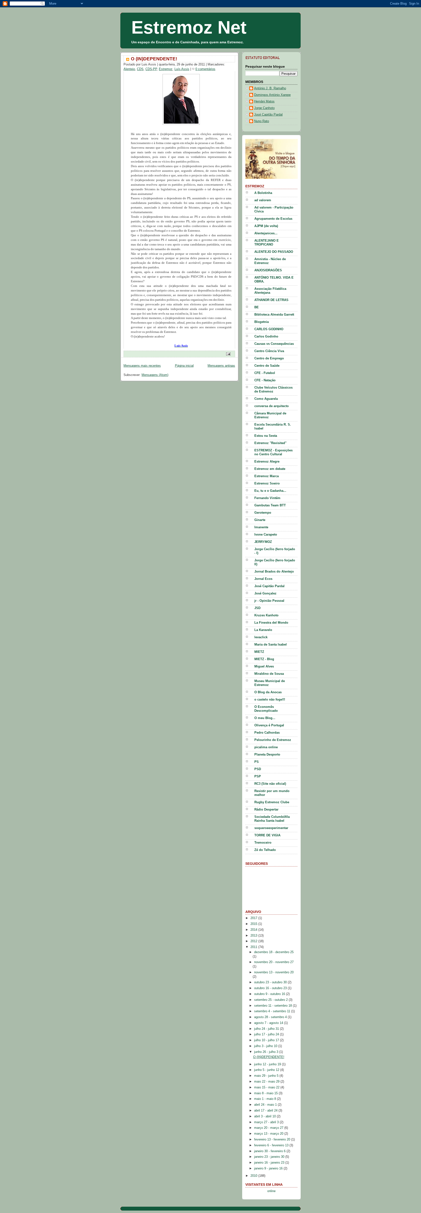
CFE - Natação (265, 380)
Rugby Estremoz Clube (271, 802)
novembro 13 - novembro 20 (274, 972)
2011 (254, 947)
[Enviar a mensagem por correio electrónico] (227, 354)
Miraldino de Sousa (269, 673)
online (271, 1191)
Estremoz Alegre (266, 461)
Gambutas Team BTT (270, 505)
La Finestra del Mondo (271, 622)
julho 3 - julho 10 (266, 1046)
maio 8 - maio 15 (266, 1093)
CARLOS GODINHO (268, 329)
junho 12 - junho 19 (268, 1064)
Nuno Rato (261, 121)
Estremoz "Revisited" (270, 443)
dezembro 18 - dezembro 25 (274, 952)
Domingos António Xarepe (272, 95)
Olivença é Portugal (269, 725)
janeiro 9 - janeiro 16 (269, 1168)
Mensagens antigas (221, 365)
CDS (140, 69)
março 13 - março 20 (269, 1133)
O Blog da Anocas (268, 692)
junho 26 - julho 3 (266, 1052)
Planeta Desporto (267, 754)
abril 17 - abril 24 (266, 1110)
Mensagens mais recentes (142, 365)
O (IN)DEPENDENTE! (154, 58)
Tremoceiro (262, 842)
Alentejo (129, 69)
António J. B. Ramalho (270, 88)
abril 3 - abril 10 (265, 1116)
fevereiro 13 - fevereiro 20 (272, 1139)
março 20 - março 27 (269, 1128)
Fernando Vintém (267, 498)
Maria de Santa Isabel (270, 644)
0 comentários (205, 69)
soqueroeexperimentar (271, 828)
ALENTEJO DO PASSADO (273, 252)
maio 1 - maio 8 (265, 1099)
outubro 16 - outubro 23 (271, 988)
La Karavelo (263, 630)
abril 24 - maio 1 (266, 1104)
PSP (257, 776)
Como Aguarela (266, 399)
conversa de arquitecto (271, 406)
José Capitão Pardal (268, 114)
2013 (254, 935)
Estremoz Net (189, 27)
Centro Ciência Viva (269, 351)
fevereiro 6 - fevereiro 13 (271, 1145)
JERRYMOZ (263, 542)
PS (256, 762)
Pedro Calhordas (267, 732)
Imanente (261, 527)
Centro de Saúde (266, 365)
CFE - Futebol (264, 373)
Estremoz (165, 69)
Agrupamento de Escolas (273, 218)
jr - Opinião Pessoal (269, 600)
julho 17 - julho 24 (267, 1034)
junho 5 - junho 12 (267, 1070)
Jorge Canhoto (264, 108)
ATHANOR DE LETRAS (271, 300)
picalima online (266, 747)
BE (256, 307)
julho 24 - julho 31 (267, 1029)
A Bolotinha (263, 193)
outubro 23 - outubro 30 (271, 982)
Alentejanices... (265, 233)
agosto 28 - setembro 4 (271, 1017)
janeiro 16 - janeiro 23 (269, 1162)
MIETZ (259, 652)
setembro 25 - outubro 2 (271, 1000)
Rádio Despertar (266, 809)
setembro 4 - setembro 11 (272, 1011)
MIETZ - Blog (264, 659)
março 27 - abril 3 (267, 1122)
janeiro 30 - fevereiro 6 (270, 1151)
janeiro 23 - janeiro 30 (269, 1156)
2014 (254, 929)
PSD (257, 769)
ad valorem (262, 200)
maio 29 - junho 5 (266, 1075)
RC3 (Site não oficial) (270, 783)
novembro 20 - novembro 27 (274, 962)
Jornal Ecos (263, 579)
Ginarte (259, 520)
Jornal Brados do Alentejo (274, 571)
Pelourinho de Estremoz (272, 740)
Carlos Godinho (266, 336)
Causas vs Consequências (274, 344)
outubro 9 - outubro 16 (270, 994)
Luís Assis (181, 69)
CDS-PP (151, 69)
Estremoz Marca (266, 476)
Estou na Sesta (265, 436)
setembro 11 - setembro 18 (273, 1005)
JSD (257, 608)
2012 (254, 941)
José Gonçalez (265, 593)
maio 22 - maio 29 (267, 1081)
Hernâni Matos (264, 101)
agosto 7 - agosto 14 (269, 1023)
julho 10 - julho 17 (267, 1040)
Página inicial (184, 365)
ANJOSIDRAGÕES (268, 270)
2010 (254, 1175)
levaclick (261, 637)
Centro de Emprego (269, 358)
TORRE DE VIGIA (267, 835)
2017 (254, 918)
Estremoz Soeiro (267, 483)
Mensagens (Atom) (155, 375)
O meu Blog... (264, 718)
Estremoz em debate (269, 469)
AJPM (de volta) (266, 226)
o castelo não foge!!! (269, 699)
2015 (254, 924)
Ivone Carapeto (265, 534)
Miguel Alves (264, 666)
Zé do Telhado (265, 850)
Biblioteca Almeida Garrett (274, 314)
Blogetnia (261, 322)
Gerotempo (262, 512)
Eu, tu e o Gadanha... (270, 490)
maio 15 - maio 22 (267, 1087)
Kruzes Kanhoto (266, 615)
